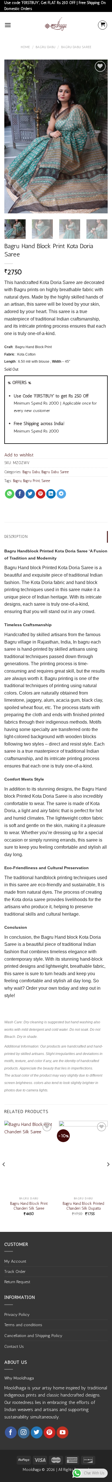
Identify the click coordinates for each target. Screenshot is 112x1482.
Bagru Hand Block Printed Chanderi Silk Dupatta (83, 1206)
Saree (45, 481)
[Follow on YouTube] (62, 1432)
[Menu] (7, 25)
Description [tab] (16, 536)
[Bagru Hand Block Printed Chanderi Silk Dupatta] (83, 1157)
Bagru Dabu (45, 47)
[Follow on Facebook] (11, 1432)
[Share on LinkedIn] (51, 494)
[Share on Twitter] (30, 494)
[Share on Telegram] (61, 494)
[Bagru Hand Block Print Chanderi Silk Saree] (28, 1157)
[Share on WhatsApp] (9, 494)
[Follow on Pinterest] (49, 1432)
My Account (15, 1261)
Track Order (15, 1271)
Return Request (17, 1281)
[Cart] (102, 25)
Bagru (17, 481)
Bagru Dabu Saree (76, 47)
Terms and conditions (23, 1324)
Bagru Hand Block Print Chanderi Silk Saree (29, 1206)
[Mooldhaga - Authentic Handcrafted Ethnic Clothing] (56, 25)
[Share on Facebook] (20, 494)
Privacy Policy (17, 1314)
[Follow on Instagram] (24, 1432)
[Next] (98, 136)
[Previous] (13, 136)
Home (25, 47)
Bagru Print (31, 481)
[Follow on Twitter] (37, 1432)
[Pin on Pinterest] (40, 494)
